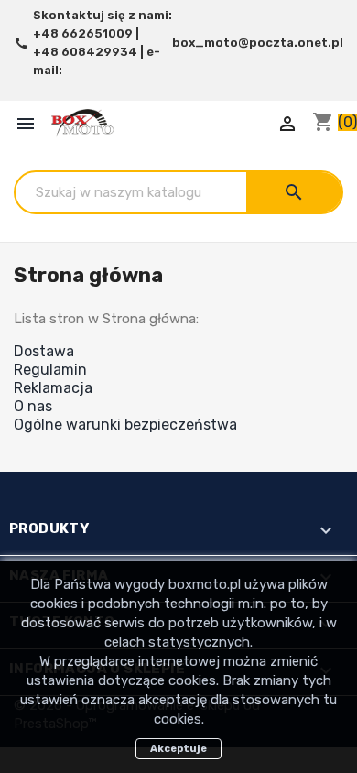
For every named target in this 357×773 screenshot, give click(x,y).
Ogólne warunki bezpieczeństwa (125, 424)
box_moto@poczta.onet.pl (257, 42)
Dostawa (44, 351)
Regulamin (50, 369)
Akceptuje (178, 749)
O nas (33, 406)
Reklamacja (53, 388)
